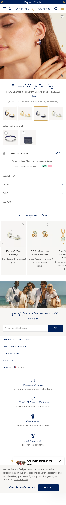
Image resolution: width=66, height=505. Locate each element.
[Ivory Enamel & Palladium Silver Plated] (56, 113)
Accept (48, 487)
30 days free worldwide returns (33, 426)
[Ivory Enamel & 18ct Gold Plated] (25, 113)
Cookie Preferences (22, 487)
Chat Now (46, 389)
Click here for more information (33, 406)
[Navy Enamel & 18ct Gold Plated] (10, 113)
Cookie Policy (21, 479)
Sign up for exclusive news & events (33, 316)
